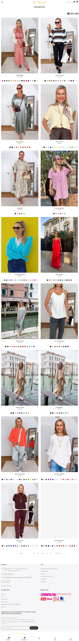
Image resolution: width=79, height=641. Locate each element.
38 (33, 553)
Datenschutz (4, 599)
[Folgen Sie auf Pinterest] (7, 586)
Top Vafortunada (59, 341)
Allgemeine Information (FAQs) (49, 568)
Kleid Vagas (19, 75)
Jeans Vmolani (59, 75)
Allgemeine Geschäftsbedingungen (10, 604)
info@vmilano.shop (8, 574)
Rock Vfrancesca (59, 540)
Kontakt (3, 607)
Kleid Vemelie (20, 341)
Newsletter (43, 581)
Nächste (57, 553)
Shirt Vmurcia (59, 141)
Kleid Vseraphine (59, 208)
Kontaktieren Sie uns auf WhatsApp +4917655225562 (17, 577)
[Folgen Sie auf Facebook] (2, 586)
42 (51, 553)
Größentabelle (44, 571)
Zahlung (43, 574)
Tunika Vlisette (20, 407)
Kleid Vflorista (20, 141)
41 (47, 553)
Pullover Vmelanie (20, 474)
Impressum (4, 602)
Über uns (3, 594)
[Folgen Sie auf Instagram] (4, 586)
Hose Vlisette (59, 407)
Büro (2, 596)
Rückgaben (44, 579)
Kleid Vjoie (20, 208)
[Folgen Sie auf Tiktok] (10, 586)
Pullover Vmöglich (59, 474)
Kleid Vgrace (59, 274)
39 (38, 553)
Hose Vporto (19, 540)
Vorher (21, 553)
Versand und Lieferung (47, 576)
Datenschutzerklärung (29, 621)
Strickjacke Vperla (20, 274)
